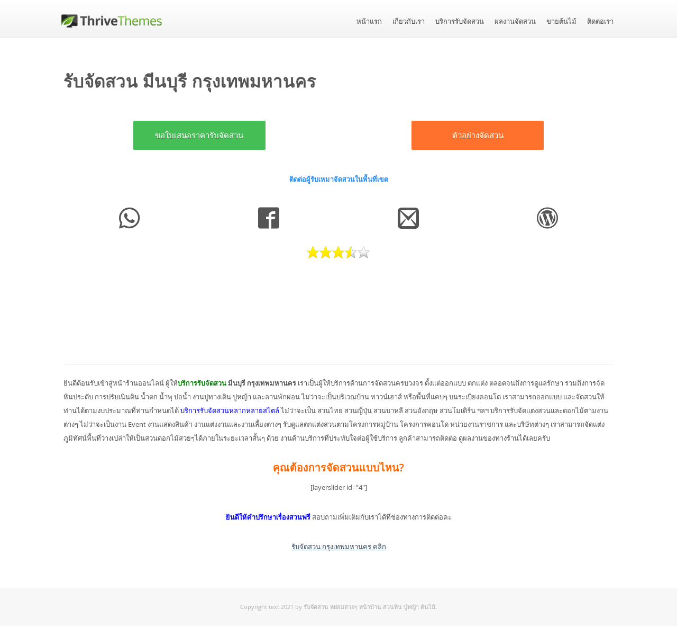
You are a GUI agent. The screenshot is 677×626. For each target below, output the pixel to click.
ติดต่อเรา (600, 21)
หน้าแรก (369, 21)
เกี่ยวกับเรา (408, 21)
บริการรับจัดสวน (459, 21)
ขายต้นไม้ (561, 21)
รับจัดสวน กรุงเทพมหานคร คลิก (338, 546)
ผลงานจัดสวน (515, 21)
